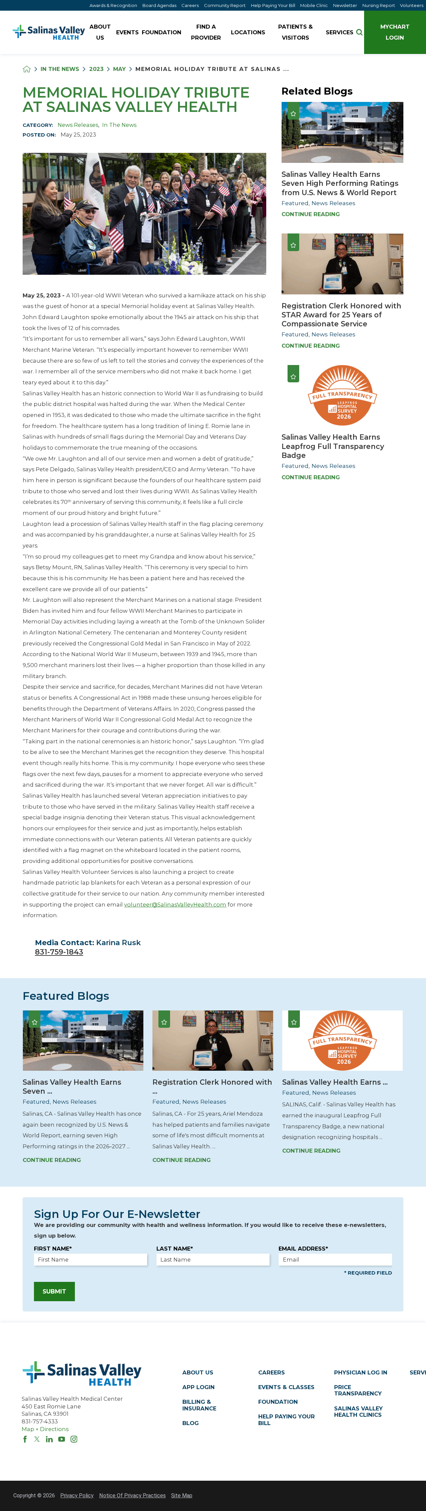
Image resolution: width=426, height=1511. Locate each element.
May (119, 69)
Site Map (181, 1495)
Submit (54, 1291)
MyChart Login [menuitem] (395, 32)
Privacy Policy (77, 1495)
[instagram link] (74, 1439)
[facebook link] (25, 1439)
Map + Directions (45, 1429)
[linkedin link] (49, 1439)
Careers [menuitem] (190, 5)
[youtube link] (61, 1439)
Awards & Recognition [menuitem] (113, 5)
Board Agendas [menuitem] (159, 5)
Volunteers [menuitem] (411, 5)
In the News (60, 69)
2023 (96, 69)
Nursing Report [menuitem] (378, 5)
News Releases (78, 125)
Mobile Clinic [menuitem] (314, 5)
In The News (119, 125)
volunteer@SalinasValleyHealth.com (175, 904)
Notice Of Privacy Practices (132, 1495)
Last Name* (174, 1248)
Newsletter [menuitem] (345, 5)
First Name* (53, 1248)
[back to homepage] (27, 69)
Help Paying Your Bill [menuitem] (273, 5)
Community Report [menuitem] (225, 5)
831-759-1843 (59, 951)
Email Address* (303, 1248)
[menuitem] (101, 32)
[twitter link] (37, 1439)
